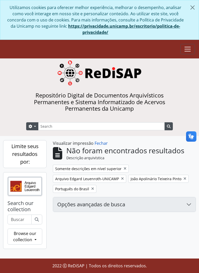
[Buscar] (36, 219)
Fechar (101, 143)
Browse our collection (24, 236)
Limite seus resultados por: (25, 154)
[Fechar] (192, 7)
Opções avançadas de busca (91, 204)
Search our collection (20, 206)
